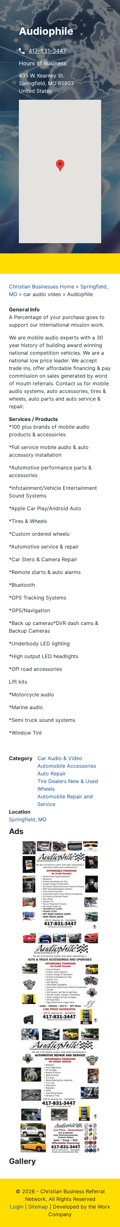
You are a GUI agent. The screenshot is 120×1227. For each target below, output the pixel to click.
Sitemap (38, 1206)
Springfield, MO (27, 819)
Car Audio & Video (59, 758)
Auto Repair (51, 773)
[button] (60, 165)
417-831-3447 (47, 50)
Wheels (46, 789)
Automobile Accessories (66, 766)
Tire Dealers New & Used (67, 781)
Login (16, 1206)
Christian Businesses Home (41, 286)
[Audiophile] (60, 885)
